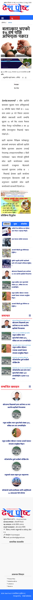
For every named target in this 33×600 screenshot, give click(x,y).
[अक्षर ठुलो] (26, 77)
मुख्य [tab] (15, 224)
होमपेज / (4, 22)
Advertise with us (12, 581)
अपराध (10, 22)
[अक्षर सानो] (23, 77)
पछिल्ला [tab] (7, 224)
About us (10, 586)
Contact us (11, 584)
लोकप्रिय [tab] (24, 224)
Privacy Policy (11, 579)
